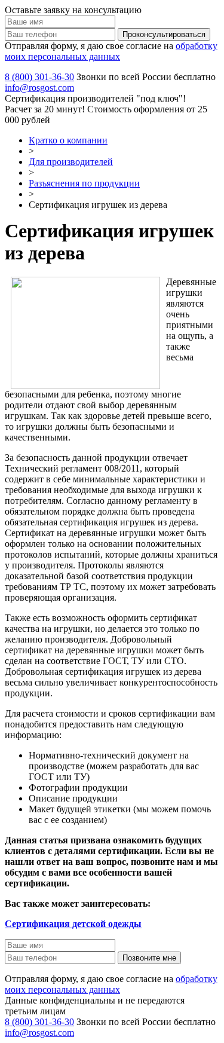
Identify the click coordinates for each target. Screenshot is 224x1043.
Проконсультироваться (163, 34)
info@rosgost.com (39, 87)
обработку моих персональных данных (111, 51)
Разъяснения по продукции (84, 183)
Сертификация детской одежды (73, 924)
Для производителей (71, 162)
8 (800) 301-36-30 (39, 77)
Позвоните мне (149, 957)
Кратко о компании (68, 140)
